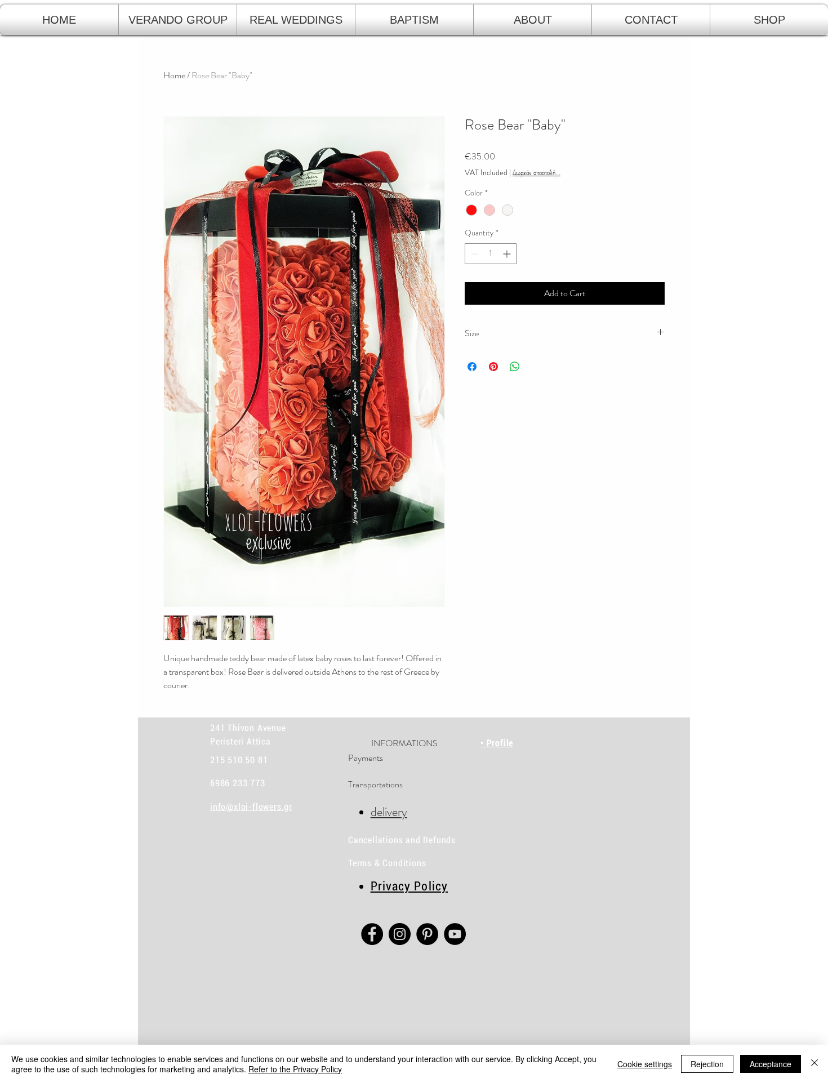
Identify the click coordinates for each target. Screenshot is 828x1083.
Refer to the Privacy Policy (295, 1069)
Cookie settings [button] (644, 1063)
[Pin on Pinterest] (493, 366)
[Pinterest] (427, 934)
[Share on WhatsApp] (515, 366)
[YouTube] (455, 934)
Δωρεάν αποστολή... (536, 172)
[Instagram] (400, 934)
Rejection (707, 1063)
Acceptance (770, 1063)
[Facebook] (372, 934)
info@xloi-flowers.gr (251, 806)
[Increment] (508, 254)
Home (174, 75)
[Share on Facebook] (472, 366)
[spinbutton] (490, 254)
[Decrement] (473, 254)
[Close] (814, 1064)
